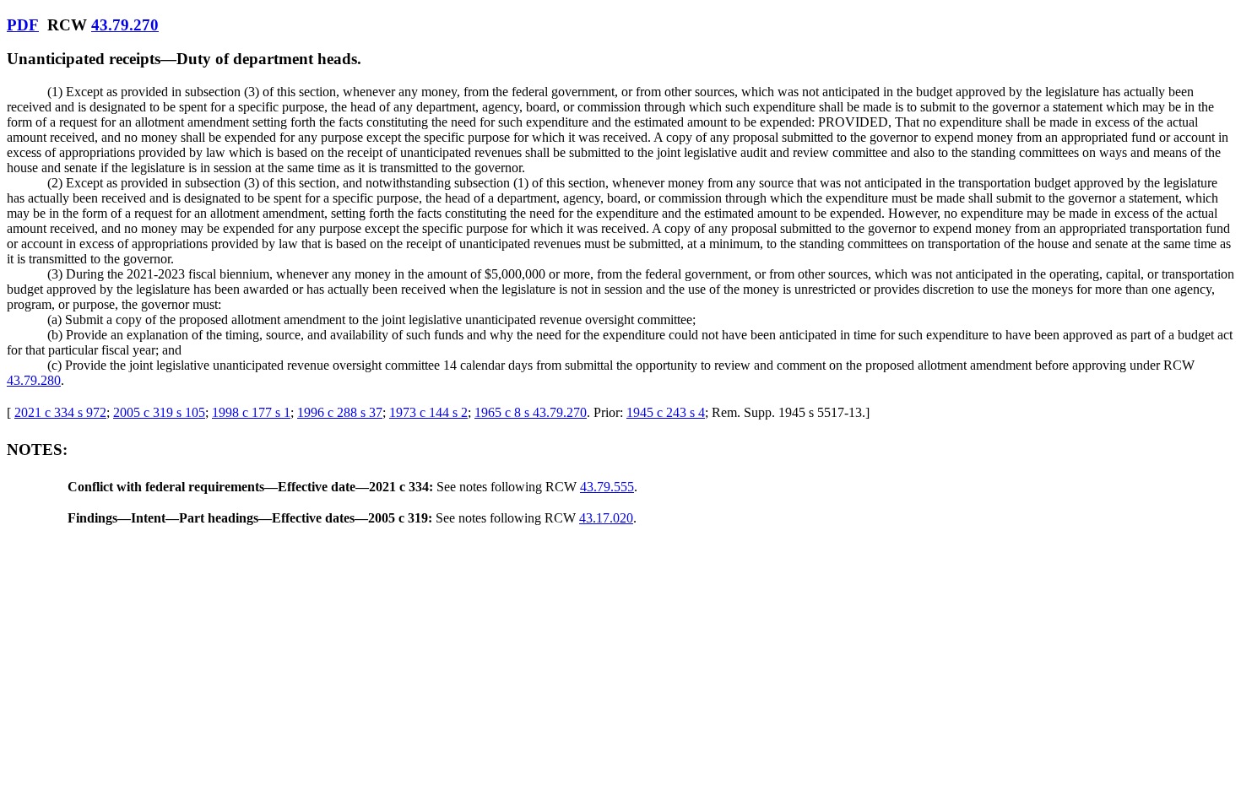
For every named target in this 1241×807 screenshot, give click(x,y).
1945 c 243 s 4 (665, 412)
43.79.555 (607, 486)
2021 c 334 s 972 (60, 412)
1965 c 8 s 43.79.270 (530, 412)
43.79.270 (125, 25)
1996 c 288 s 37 (339, 412)
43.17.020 (606, 518)
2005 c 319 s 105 (159, 412)
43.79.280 (34, 380)
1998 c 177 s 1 (251, 412)
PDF (23, 25)
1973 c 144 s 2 (428, 412)
